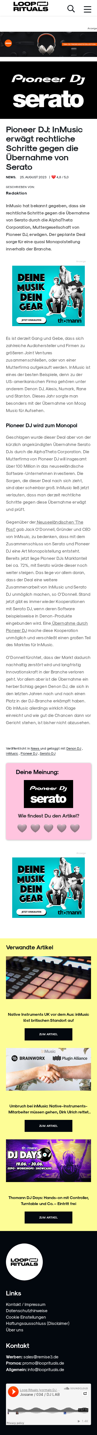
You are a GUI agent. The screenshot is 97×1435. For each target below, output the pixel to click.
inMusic (12, 753)
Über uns (14, 1329)
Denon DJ (73, 748)
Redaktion (16, 193)
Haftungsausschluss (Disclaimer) (37, 1323)
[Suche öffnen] (71, 9)
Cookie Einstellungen (26, 1316)
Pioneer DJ (29, 753)
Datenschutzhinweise (27, 1310)
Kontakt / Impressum (26, 1304)
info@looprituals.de (46, 1369)
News (35, 748)
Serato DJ (48, 753)
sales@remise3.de (40, 1356)
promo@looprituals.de (43, 1362)
